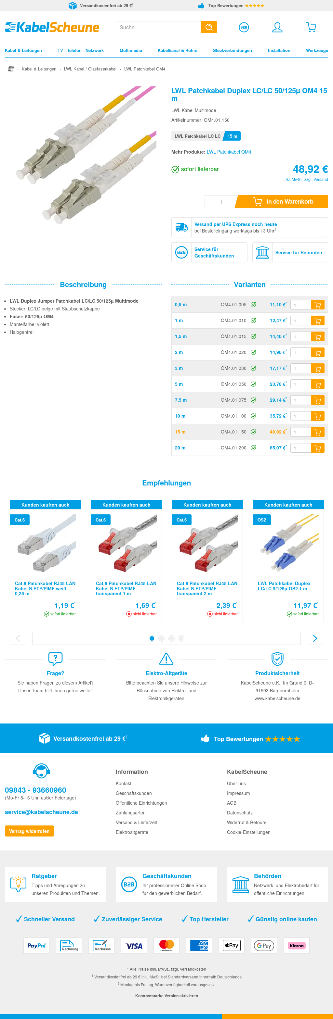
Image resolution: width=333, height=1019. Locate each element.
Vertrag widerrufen (29, 831)
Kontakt (123, 783)
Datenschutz (240, 812)
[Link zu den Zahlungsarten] (166, 948)
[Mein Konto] (277, 27)
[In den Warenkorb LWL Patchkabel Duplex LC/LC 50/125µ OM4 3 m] (318, 368)
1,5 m (181, 336)
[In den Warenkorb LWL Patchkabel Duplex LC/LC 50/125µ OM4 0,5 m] (318, 304)
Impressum (238, 793)
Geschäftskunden (134, 793)
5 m (179, 384)
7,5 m (181, 399)
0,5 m (181, 304)
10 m (180, 415)
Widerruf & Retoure (247, 822)
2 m (179, 352)
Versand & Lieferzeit (136, 822)
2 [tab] (161, 638)
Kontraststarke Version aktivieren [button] (166, 996)
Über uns (236, 783)
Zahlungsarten (131, 812)
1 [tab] (152, 638)
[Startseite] (11, 69)
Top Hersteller (208, 919)
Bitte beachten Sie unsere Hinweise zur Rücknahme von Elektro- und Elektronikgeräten (166, 690)
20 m (180, 447)
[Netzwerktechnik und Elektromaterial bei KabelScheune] (52, 26)
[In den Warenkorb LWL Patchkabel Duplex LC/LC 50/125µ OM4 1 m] (318, 320)
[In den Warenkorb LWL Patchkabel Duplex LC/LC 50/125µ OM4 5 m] (318, 384)
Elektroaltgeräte (132, 832)
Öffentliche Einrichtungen (141, 802)
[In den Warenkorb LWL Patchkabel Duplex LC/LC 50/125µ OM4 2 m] (318, 352)
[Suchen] (209, 27)
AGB (231, 802)
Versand (320, 179)
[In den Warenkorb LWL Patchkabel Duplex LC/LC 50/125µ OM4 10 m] (318, 416)
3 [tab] (171, 638)
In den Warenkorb (289, 201)
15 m (180, 431)
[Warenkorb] (311, 27)
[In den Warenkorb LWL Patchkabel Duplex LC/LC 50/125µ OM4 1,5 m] (318, 336)
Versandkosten (193, 969)
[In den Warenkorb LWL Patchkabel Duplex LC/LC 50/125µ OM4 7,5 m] (318, 400)
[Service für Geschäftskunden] (244, 27)
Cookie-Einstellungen (249, 832)
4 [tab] (181, 638)
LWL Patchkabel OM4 (229, 151)
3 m (179, 368)
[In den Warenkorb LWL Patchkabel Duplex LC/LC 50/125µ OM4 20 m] (318, 448)
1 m (179, 320)
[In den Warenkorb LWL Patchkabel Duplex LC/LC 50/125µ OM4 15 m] (318, 432)
